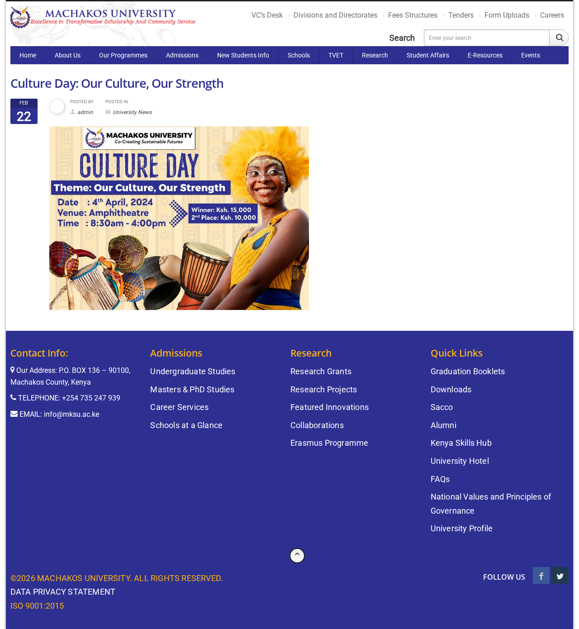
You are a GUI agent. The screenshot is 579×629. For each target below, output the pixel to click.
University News (132, 112)
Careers (552, 15)
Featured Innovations (329, 407)
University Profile (462, 528)
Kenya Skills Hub (461, 443)
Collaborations (317, 425)
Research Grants (320, 371)
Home (27, 55)
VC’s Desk (267, 15)
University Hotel (460, 461)
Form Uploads (506, 15)
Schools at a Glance (186, 425)
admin (85, 112)
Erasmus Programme (329, 443)
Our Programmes (123, 55)
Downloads (451, 389)
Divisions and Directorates (335, 15)
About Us (68, 55)
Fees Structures (412, 15)
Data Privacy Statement (62, 591)
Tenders (461, 15)
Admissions (182, 55)
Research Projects (323, 389)
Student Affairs (428, 55)
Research (375, 55)
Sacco (442, 407)
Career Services (179, 407)
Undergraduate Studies (192, 371)
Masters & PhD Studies (192, 389)
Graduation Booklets (468, 371)
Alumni (443, 425)
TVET (335, 55)
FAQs (440, 479)
